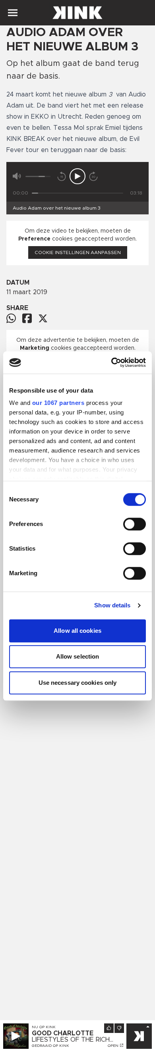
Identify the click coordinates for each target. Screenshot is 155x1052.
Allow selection (77, 656)
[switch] (134, 524)
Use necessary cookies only (78, 682)
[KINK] (139, 1036)
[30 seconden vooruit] (93, 176)
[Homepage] (77, 13)
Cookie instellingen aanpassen (78, 252)
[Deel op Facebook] (27, 318)
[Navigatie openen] (12, 12)
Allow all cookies (77, 630)
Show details (112, 605)
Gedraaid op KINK (50, 1046)
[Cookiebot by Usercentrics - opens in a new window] (111, 362)
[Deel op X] (43, 318)
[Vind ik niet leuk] (119, 1028)
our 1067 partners (58, 402)
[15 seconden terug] (61, 176)
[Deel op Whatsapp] (11, 318)
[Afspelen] (77, 176)
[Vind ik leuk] (109, 1028)
